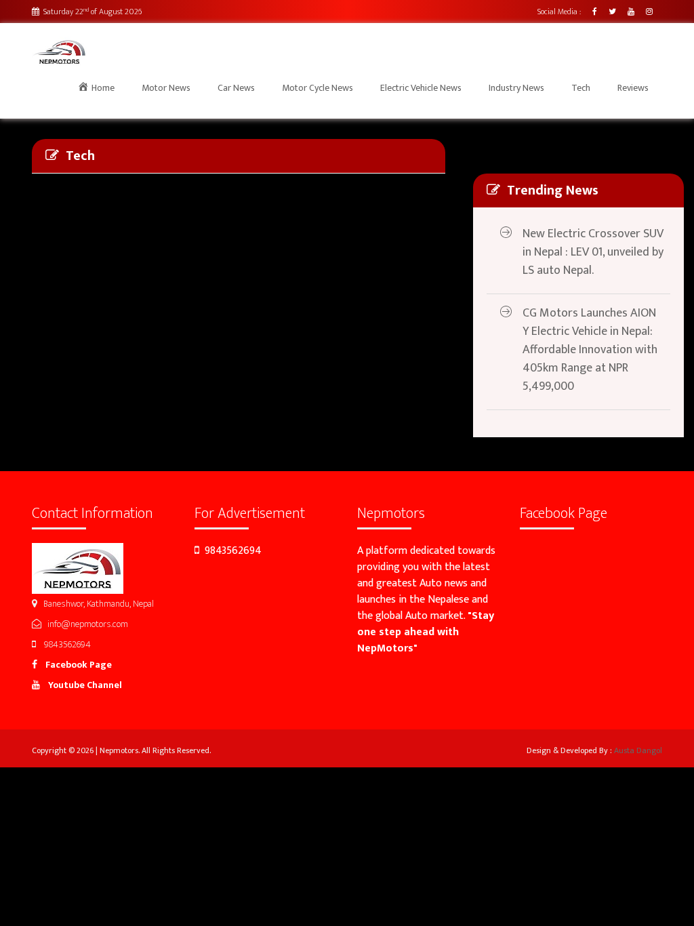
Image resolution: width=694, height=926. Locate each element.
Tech (580, 88)
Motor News (166, 88)
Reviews (633, 88)
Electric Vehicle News (421, 88)
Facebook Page (74, 664)
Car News (236, 88)
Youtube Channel (81, 685)
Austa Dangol (638, 750)
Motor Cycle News (317, 88)
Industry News (516, 88)
